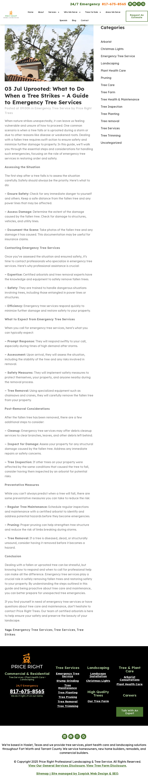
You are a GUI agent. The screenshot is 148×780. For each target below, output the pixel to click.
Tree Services (64, 630)
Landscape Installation (98, 675)
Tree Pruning (67, 697)
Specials (63, 20)
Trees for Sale (91, 12)
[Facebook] (134, 4)
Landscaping (110, 63)
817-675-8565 (114, 4)
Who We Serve (70, 12)
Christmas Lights (112, 49)
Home (30, 12)
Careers (129, 695)
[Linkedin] (130, 4)
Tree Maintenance (67, 687)
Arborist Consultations (130, 678)
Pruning (106, 78)
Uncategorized (111, 142)
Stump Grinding (67, 680)
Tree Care (108, 85)
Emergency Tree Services (33, 630)
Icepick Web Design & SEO (98, 773)
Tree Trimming (111, 135)
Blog (74, 20)
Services (52, 12)
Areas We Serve (113, 12)
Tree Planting (110, 114)
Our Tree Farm (98, 701)
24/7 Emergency (85, 4)
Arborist (106, 41)
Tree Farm (108, 92)
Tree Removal (68, 701)
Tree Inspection (111, 106)
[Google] (143, 4)
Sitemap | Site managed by (57, 773)
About (41, 12)
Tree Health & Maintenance (120, 99)
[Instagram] (139, 4)
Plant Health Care (113, 70)
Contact (85, 20)
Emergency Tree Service (52, 108)
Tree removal (110, 121)
